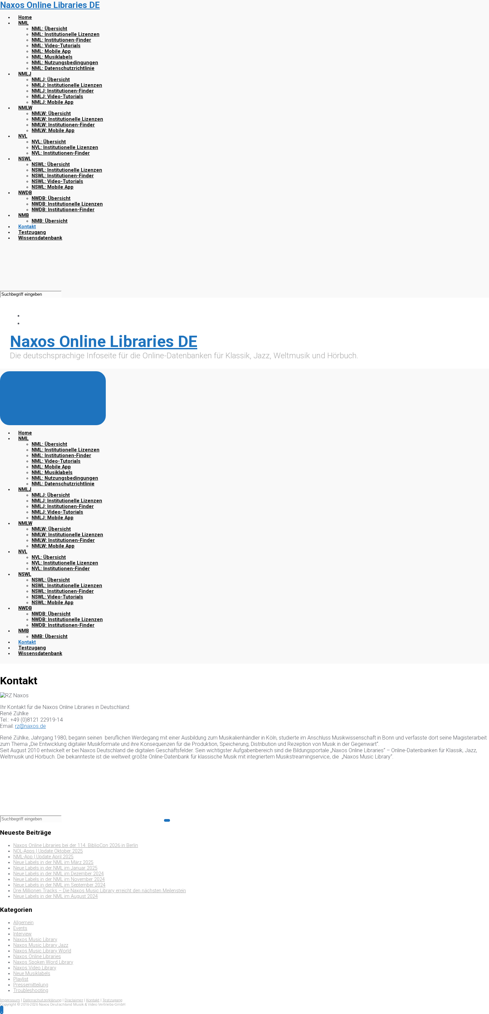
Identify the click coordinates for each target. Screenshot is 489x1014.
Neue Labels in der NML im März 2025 (53, 862)
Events (20, 928)
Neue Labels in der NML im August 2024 (55, 896)
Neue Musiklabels (31, 973)
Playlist (20, 979)
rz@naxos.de (30, 726)
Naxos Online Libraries (37, 956)
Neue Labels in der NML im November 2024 (59, 879)
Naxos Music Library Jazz (40, 945)
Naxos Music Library (35, 939)
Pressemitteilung (30, 985)
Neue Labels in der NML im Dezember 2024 (58, 874)
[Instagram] (26, 323)
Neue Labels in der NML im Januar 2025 (55, 868)
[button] (1, 1010)
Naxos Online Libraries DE (50, 5)
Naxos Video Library (34, 968)
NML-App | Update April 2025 (43, 857)
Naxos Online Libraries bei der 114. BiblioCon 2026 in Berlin (75, 845)
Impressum (10, 1000)
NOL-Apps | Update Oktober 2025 (48, 851)
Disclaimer (74, 1000)
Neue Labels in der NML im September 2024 (59, 885)
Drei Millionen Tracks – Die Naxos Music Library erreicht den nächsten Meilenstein (99, 891)
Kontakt (92, 1000)
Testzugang (112, 1000)
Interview (22, 934)
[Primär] (53, 398)
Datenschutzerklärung (42, 1000)
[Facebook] (26, 316)
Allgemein (23, 923)
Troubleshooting (30, 990)
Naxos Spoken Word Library (43, 962)
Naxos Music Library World (42, 951)
